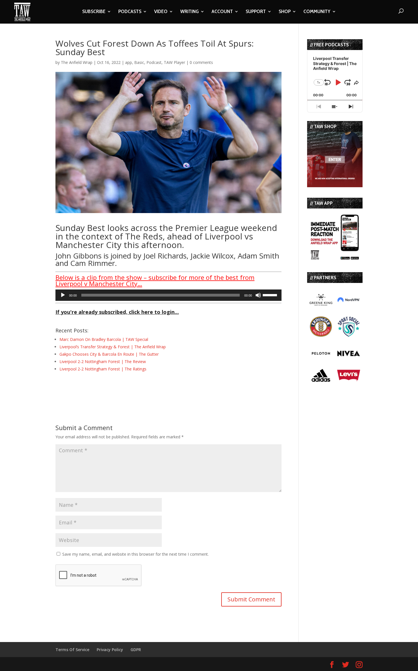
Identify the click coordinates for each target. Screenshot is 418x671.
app (128, 62)
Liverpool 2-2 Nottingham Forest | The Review (102, 361)
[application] (168, 295)
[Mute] (258, 295)
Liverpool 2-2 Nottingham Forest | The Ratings (102, 369)
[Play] (63, 295)
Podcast (154, 62)
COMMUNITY (316, 11)
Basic (139, 62)
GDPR (136, 649)
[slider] (271, 294)
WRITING (189, 11)
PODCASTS (129, 11)
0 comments (201, 62)
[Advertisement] (122, 387)
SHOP (285, 11)
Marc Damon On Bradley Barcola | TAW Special (103, 339)
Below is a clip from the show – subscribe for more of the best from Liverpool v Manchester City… (154, 280)
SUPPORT (256, 11)
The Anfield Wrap (76, 62)
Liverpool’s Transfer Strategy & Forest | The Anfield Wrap (112, 346)
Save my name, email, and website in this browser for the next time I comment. (135, 554)
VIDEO (160, 11)
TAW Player (174, 62)
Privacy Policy (110, 649)
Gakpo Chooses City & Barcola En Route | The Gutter (109, 354)
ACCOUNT (222, 11)
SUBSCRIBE (93, 11)
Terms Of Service (72, 649)
